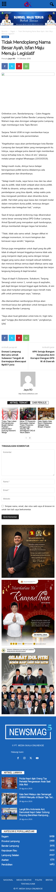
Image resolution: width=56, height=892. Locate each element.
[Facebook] (5, 66)
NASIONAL (8, 879)
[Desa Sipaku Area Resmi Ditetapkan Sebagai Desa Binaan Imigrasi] (46, 414)
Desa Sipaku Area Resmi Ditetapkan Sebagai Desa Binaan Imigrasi (45, 424)
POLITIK (38, 879)
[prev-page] (26, 437)
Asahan (5, 860)
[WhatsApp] (26, 66)
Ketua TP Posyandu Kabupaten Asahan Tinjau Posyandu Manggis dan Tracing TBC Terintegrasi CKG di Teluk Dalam (27, 427)
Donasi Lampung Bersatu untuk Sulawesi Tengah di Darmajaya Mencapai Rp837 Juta (14, 358)
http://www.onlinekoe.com (28, 394)
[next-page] (29, 437)
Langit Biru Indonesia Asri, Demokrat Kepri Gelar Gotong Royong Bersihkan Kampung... (34, 812)
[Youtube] (37, 758)
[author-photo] (28, 379)
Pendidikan (7, 864)
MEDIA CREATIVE (24, 879)
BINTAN (49, 879)
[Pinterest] (19, 66)
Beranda (4, 31)
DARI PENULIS (39, 402)
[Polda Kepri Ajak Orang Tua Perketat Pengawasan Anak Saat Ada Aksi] (9, 783)
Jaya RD (11, 58)
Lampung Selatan (10, 855)
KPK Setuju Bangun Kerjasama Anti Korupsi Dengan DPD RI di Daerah (42, 356)
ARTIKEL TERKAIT (19, 402)
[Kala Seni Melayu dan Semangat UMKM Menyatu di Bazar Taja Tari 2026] (9, 799)
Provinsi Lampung (11, 841)
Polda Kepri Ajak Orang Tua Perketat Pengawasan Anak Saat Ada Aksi (34, 781)
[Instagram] (25, 758)
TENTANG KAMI (28, 883)
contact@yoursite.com (35, 752)
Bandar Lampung (10, 846)
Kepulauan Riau (9, 850)
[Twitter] (12, 66)
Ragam (12, 31)
